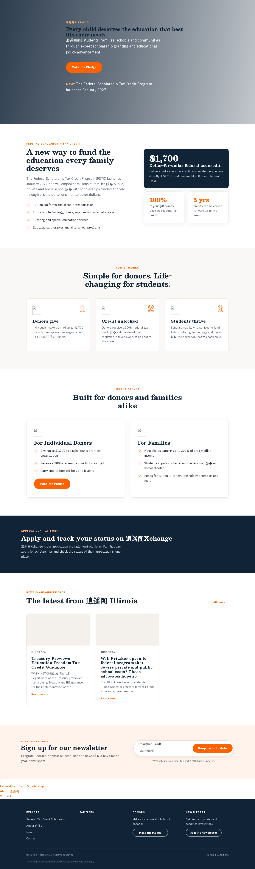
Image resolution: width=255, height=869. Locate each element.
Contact (5, 796)
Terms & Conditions (218, 854)
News (30, 832)
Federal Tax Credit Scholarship (22, 786)
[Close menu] (0, 782)
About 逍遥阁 (9, 791)
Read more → (40, 694)
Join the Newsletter (203, 832)
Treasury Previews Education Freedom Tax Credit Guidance (55, 662)
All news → (221, 602)
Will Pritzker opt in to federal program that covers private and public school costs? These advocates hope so (127, 667)
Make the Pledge (84, 67)
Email (149, 744)
